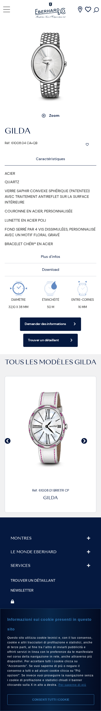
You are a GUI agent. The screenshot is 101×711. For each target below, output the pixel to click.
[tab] (50, 159)
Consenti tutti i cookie (51, 699)
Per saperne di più (72, 685)
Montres (21, 538)
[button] (8, 441)
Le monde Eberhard (33, 552)
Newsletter (22, 590)
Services (20, 566)
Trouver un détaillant (33, 580)
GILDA (85, 362)
